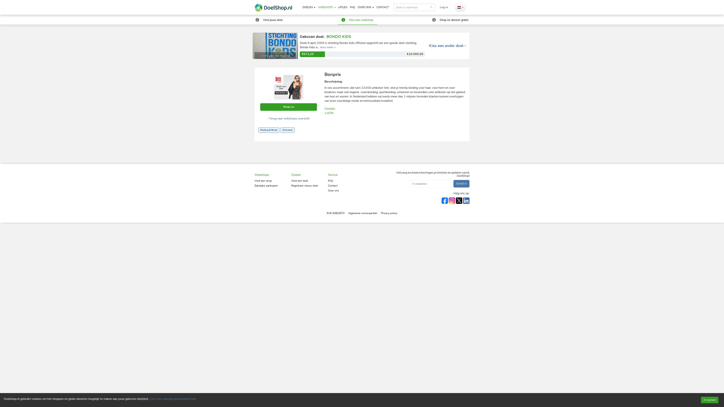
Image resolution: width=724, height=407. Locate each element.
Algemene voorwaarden (362, 213)
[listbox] (414, 7)
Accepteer (709, 400)
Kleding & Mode (268, 130)
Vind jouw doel (273, 20)
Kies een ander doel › (447, 46)
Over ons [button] (365, 7)
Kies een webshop (361, 20)
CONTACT (383, 7)
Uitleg (342, 7)
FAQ (352, 7)
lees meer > (328, 47)
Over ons (333, 190)
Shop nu (288, 107)
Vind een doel (299, 181)
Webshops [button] (326, 7)
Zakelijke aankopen (266, 185)
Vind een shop (263, 181)
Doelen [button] (308, 7)
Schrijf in (461, 183)
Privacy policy (389, 213)
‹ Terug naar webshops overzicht (289, 118)
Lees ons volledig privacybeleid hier (173, 399)
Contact (332, 185)
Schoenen (287, 130)
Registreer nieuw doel (304, 185)
